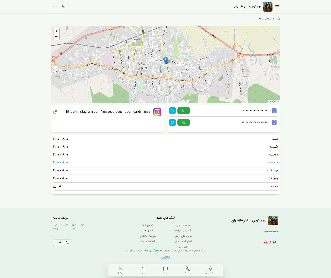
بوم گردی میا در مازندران (146, 251)
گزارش (267, 242)
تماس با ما (147, 225)
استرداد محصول (183, 242)
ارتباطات (60, 242)
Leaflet (273, 101)
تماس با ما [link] (264, 19)
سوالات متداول (148, 236)
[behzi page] (165, 258)
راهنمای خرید (148, 231)
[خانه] (278, 19)
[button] (165, 60)
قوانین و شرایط (183, 231)
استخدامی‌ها (148, 242)
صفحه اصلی (183, 225)
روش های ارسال (183, 236)
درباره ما (183, 247)
